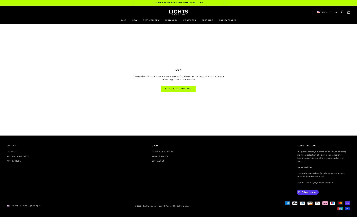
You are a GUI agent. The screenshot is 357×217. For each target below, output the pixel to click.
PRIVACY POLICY (160, 156)
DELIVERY (12, 151)
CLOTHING (207, 20)
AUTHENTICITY (14, 161)
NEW (134, 20)
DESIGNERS (171, 20)
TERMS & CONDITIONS (163, 151)
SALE (123, 20)
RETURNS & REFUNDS (18, 156)
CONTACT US (158, 161)
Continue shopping (178, 88)
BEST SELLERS (151, 20)
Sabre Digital (183, 206)
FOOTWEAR (189, 20)
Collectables (227, 20)
